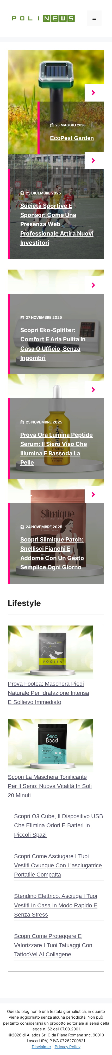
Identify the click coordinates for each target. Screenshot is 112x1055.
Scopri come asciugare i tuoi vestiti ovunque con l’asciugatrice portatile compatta (58, 865)
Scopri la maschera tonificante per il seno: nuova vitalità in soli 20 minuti (50, 786)
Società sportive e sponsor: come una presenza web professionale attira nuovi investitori (57, 224)
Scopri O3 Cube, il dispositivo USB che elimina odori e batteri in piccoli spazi (58, 825)
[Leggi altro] (94, 93)
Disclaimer (41, 1046)
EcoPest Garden (72, 138)
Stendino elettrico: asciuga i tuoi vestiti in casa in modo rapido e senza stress (55, 905)
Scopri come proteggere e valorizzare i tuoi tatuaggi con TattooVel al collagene (53, 945)
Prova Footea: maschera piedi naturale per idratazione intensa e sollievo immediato (48, 692)
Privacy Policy (67, 1046)
